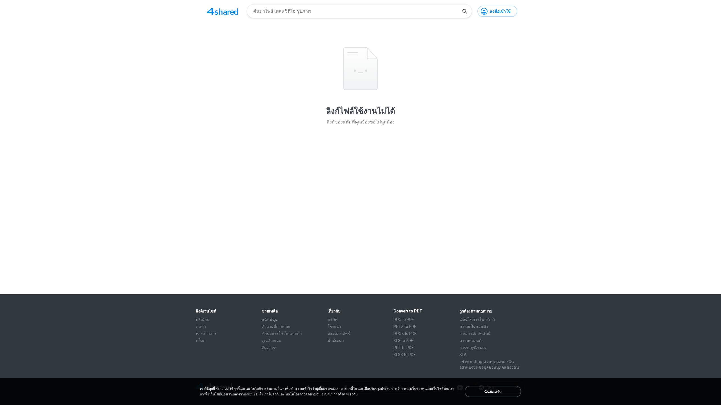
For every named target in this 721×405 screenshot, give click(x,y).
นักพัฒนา (336, 340)
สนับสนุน (270, 319)
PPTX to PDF (404, 326)
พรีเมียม (202, 319)
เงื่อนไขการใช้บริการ (477, 319)
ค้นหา (201, 326)
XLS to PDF (403, 340)
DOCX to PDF (404, 333)
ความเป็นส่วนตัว (473, 326)
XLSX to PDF (404, 354)
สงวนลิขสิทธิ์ (339, 333)
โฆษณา (334, 326)
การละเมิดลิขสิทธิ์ (474, 333)
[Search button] (464, 11)
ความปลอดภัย (471, 340)
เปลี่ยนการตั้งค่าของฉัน (341, 394)
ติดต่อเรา (269, 347)
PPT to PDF (403, 347)
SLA (463, 354)
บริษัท (332, 319)
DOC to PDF (403, 319)
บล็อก (200, 340)
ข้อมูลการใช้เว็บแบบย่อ (282, 333)
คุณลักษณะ (271, 340)
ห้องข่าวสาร (206, 333)
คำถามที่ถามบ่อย (276, 326)
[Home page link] (222, 11)
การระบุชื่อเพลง (473, 347)
